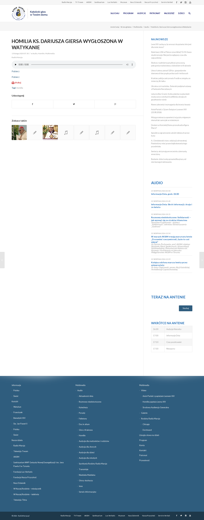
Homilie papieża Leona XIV (154, 402)
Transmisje (83, 469)
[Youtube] (190, 2)
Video (143, 390)
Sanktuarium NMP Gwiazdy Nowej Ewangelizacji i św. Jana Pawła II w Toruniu (38, 464)
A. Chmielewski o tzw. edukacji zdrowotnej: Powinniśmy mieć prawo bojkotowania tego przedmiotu (169, 143)
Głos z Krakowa (86, 430)
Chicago (146, 424)
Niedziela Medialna (87, 475)
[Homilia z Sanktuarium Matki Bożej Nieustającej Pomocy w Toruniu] (128, 132)
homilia (20, 88)
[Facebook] (176, 2)
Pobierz (15, 71)
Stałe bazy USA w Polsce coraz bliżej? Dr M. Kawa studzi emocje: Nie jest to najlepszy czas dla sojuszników (171, 55)
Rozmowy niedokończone (90, 402)
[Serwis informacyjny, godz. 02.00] (2, 260)
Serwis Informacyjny (87, 492)
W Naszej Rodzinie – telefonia (26, 494)
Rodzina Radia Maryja (150, 418)
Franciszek (18, 412)
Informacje (16, 385)
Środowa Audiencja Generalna (156, 407)
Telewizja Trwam (20, 451)
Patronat (143, 455)
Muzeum (123, 2)
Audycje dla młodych (88, 458)
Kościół (15, 401)
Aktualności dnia (86, 396)
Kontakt (142, 450)
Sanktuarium (99, 2)
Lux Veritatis (112, 2)
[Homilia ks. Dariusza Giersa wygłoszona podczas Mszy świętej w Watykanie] (112, 132)
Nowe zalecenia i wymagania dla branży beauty (170, 104)
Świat (15, 396)
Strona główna (126, 27)
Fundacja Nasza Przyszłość (25, 477)
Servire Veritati (167, 2)
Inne (81, 486)
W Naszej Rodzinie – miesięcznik (27, 488)
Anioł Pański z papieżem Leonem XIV (159, 396)
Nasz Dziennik (135, 2)
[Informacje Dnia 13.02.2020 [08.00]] (201, 260)
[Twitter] (181, 2)
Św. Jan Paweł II (20, 423)
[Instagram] (185, 2)
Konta (142, 445)
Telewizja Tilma (20, 500)
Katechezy (83, 407)
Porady (82, 413)
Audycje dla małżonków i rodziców (94, 441)
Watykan (17, 407)
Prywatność (144, 460)
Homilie (41, 53)
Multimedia (138, 27)
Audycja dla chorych (87, 447)
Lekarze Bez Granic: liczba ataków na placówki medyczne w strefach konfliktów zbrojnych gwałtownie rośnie (170, 97)
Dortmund (147, 430)
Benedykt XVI (19, 418)
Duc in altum (84, 424)
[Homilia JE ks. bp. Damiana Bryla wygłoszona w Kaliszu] (50, 132)
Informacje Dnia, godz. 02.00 (165, 194)
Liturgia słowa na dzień (149, 435)
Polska (16, 390)
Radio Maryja (67, 2)
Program (143, 440)
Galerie (144, 413)
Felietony (83, 418)
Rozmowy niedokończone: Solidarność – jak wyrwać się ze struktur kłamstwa (171, 218)
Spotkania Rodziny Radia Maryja (93, 463)
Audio (146, 27)
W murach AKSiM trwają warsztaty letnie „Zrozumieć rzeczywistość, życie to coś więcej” (171, 239)
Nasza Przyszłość (151, 2)
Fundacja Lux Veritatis (22, 472)
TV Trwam (79, 2)
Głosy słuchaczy (86, 480)
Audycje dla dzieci (86, 452)
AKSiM (88, 2)
